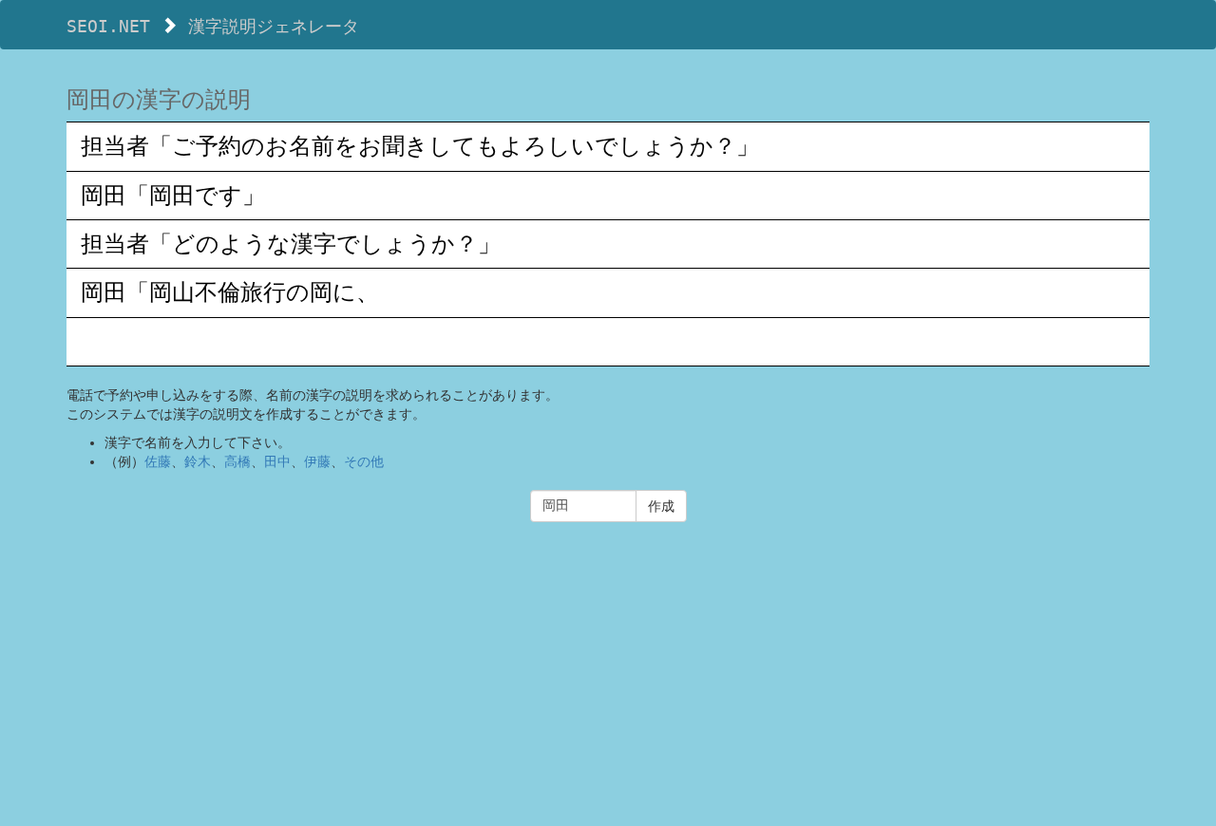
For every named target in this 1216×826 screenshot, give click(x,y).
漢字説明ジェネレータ (273, 26)
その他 (364, 461)
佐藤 (157, 461)
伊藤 (317, 461)
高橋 (237, 461)
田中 (277, 461)
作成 (661, 506)
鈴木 (197, 461)
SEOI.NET (108, 26)
